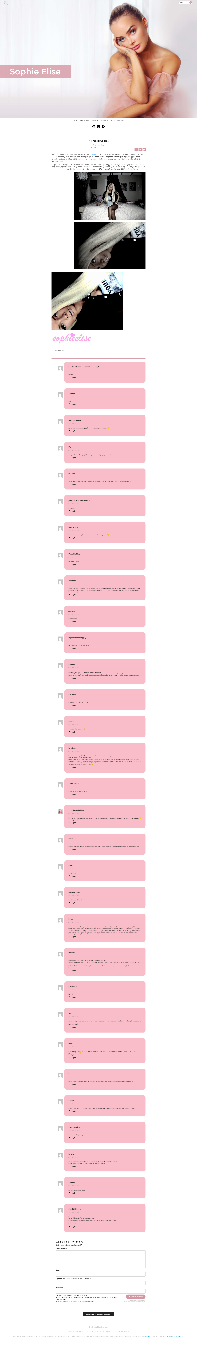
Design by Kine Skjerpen (98, 1327)
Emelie (71, 1154)
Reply (74, 377)
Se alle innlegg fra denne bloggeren (98, 1314)
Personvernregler (131, 1301)
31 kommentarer (98, 145)
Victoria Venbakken (76, 810)
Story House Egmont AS (175, 1337)
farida (70, 865)
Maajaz (71, 721)
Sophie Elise (35, 71)
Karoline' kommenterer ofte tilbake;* (83, 367)
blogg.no (147, 1337)
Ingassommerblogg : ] (77, 638)
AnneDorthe (73, 783)
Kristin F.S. (72, 986)
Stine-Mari (93, 154)
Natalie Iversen (74, 420)
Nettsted (59, 1287)
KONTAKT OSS (111, 1331)
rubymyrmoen (74, 892)
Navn (58, 1270)
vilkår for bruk (138, 1301)
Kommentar (61, 1248)
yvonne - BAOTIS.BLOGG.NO (79, 500)
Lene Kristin (73, 527)
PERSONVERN (92, 1331)
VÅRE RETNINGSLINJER (76, 1331)
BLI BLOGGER (124, 1331)
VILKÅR (102, 1331)
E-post (74, 1279)
